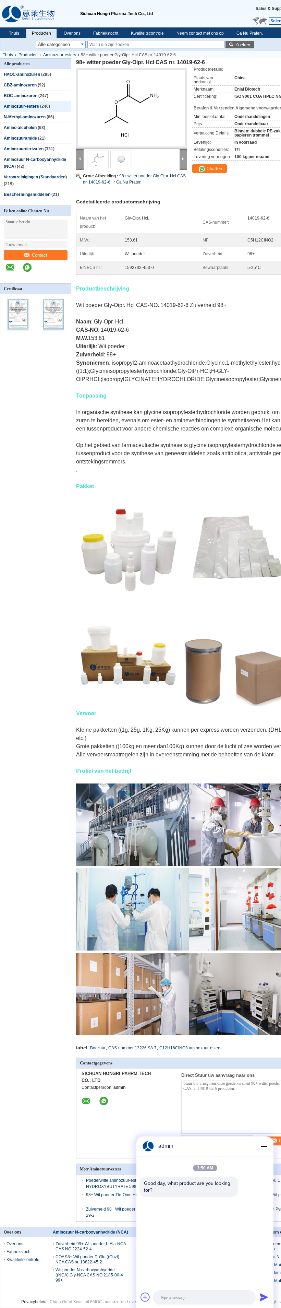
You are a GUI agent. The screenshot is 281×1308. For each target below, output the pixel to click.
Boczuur (98, 1048)
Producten (41, 33)
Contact (39, 255)
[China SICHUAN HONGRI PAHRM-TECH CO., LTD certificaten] (18, 333)
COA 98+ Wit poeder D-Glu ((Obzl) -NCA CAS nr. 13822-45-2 (89, 1259)
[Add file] (145, 1297)
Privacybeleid (34, 1301)
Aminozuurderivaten (24, 148)
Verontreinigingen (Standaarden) (35, 177)
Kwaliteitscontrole (147, 33)
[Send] (263, 1297)
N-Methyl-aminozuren (25, 117)
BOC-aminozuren (20, 95)
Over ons (72, 33)
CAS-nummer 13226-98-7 (132, 1048)
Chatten (213, 168)
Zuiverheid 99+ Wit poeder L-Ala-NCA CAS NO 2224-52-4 (91, 1246)
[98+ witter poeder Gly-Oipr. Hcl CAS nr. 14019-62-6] (131, 108)
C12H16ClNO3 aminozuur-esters (190, 1048)
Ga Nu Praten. (249, 33)
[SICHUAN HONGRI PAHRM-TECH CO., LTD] (40, 13)
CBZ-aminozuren (20, 85)
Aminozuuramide (20, 138)
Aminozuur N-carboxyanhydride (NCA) (90, 1232)
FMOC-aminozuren (22, 74)
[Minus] (264, 1146)
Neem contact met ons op (200, 33)
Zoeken (242, 44)
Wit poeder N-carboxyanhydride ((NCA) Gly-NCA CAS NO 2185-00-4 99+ (89, 1275)
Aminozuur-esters (59, 54)
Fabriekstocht (105, 33)
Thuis (14, 33)
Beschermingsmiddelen (27, 194)
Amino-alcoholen (20, 127)
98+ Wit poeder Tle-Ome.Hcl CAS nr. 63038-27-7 (131, 1194)
